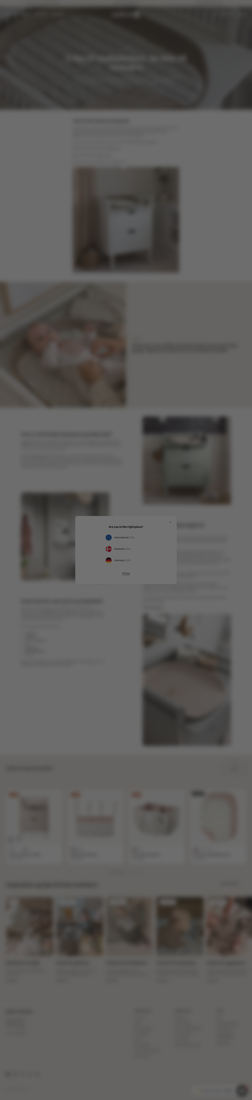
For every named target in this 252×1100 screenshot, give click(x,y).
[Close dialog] (186, 515)
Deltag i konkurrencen (158, 559)
